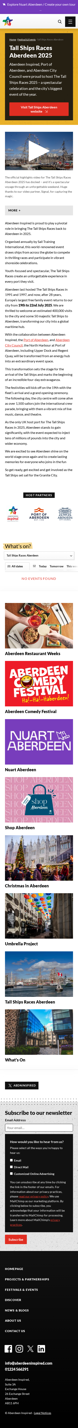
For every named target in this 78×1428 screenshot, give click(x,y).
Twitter (30, 1349)
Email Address (15, 1120)
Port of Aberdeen (36, 340)
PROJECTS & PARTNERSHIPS (27, 1279)
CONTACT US (15, 1331)
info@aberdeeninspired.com (28, 1363)
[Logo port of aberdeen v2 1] (39, 513)
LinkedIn (41, 1349)
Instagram (19, 1349)
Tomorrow (56, 566)
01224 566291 (16, 1369)
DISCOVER (13, 1300)
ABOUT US (13, 1320)
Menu (70, 21)
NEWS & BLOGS (17, 1310)
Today (43, 566)
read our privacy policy (33, 1196)
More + (14, 210)
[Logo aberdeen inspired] (13, 513)
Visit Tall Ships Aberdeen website (39, 109)
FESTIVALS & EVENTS (21, 1289)
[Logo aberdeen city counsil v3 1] (65, 513)
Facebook (8, 1349)
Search (60, 21)
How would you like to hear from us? (37, 1142)
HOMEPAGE (14, 1269)
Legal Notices (42, 1413)
